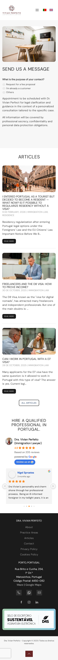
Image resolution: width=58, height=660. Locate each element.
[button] (37, 10)
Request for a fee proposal (20, 84)
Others (10, 92)
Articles (29, 538)
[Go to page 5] (29, 506)
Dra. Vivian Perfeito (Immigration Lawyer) (28, 441)
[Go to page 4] (26, 506)
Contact (29, 543)
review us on (23, 461)
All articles (29, 402)
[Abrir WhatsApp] (50, 652)
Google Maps (33, 584)
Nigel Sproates (25, 472)
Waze (20, 584)
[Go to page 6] (31, 506)
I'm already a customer (18, 88)
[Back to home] (11, 10)
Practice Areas (29, 532)
